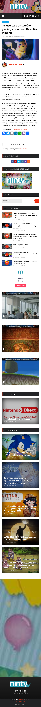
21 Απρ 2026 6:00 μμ (19, 265)
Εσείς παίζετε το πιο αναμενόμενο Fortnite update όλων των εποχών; (18, 453)
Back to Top (19, 704)
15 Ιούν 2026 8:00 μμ (19, 241)
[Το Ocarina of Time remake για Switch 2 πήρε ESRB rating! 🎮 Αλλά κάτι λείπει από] (20, 338)
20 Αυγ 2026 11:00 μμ (10, 570)
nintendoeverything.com (20, 129)
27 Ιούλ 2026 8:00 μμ (19, 220)
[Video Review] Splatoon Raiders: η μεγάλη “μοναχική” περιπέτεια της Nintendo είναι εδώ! (25, 215)
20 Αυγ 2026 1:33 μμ (10, 542)
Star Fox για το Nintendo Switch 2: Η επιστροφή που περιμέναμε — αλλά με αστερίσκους (25, 226)
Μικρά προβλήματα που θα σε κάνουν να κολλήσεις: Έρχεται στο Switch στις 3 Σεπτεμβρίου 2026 (20, 508)
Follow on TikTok (20, 285)
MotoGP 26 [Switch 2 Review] (20, 245)
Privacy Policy (20, 701)
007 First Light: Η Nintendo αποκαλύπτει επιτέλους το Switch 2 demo (20, 538)
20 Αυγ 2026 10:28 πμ (10, 485)
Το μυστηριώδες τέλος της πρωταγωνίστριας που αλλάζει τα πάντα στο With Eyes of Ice (18, 480)
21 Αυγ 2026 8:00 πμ (10, 514)
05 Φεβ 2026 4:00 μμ (10, 421)
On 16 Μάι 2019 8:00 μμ (9, 36)
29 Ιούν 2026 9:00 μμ (19, 230)
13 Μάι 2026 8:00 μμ (19, 247)
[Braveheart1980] (4, 67)
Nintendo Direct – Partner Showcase (17, 419)
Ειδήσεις (5, 21)
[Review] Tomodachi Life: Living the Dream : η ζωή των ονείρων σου (25, 262)
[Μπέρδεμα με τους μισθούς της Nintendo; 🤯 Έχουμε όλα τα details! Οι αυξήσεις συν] (20, 305)
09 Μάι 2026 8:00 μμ (19, 257)
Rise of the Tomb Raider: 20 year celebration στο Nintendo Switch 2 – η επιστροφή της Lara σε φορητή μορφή (26, 236)
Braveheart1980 (22, 36)
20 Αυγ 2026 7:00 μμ (10, 457)
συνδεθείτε (23, 149)
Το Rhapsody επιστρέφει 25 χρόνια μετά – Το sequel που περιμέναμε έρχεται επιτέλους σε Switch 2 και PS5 (20, 565)
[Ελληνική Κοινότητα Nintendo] (20, 9)
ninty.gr (21, 699)
